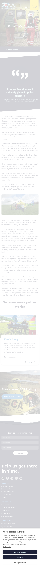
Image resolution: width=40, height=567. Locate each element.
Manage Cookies (20, 563)
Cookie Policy (7, 547)
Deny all (20, 557)
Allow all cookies (20, 552)
